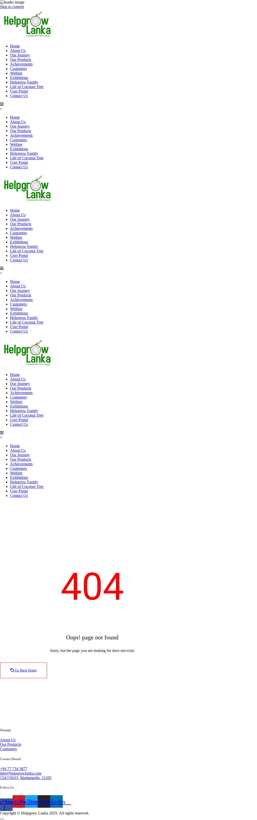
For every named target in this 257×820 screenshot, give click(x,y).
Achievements (21, 64)
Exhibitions (19, 78)
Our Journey (20, 55)
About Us (18, 50)
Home (15, 46)
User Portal (19, 91)
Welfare (16, 73)
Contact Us (19, 96)
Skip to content (12, 7)
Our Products (20, 59)
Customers (18, 68)
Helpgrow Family (24, 82)
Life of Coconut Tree (26, 87)
